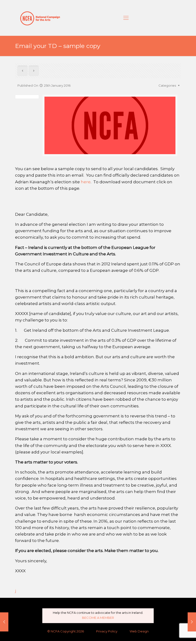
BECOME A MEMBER (98, 618)
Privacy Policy (106, 631)
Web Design (139, 631)
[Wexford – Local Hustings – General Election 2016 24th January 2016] (4, 621)
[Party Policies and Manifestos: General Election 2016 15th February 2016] (192, 621)
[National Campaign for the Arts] (40, 18)
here (86, 181)
